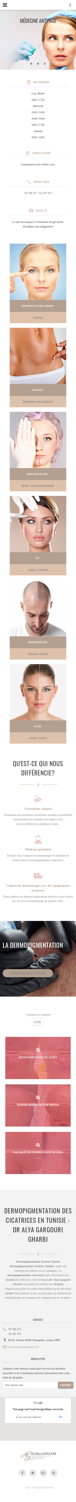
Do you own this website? (29, 1417)
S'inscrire (65, 1385)
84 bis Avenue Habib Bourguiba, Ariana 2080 (34, 1340)
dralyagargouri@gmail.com (23, 1346)
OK (60, 1417)
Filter (37, 1022)
